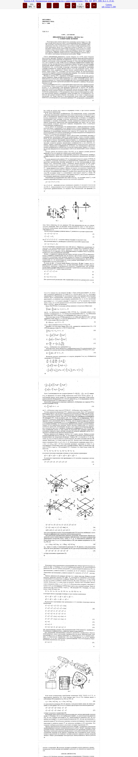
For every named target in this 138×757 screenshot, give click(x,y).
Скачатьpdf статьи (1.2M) (109, 6)
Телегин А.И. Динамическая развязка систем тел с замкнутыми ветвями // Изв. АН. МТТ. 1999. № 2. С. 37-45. (69, 1)
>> (94, 5)
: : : (56, 5)
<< (67, 5)
